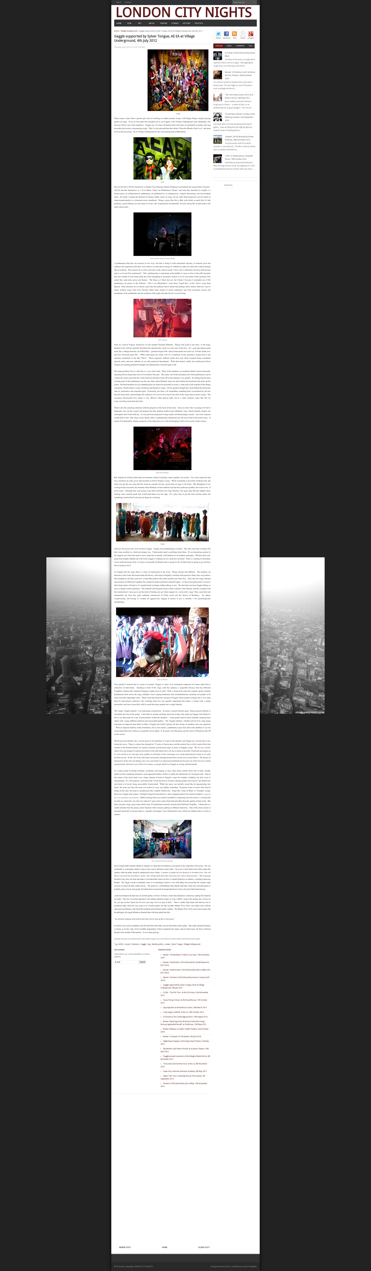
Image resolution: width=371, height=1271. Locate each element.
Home (116, 31)
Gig (149, 944)
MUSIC (152, 23)
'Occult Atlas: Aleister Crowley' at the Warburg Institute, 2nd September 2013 (240, 117)
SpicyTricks (226, 1266)
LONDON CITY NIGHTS (184, 12)
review (167, 944)
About (118, 2)
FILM (129, 23)
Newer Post (125, 1247)
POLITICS (199, 23)
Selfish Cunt (151, 186)
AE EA (121, 944)
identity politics (158, 944)
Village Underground (129, 31)
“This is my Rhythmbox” (157, 283)
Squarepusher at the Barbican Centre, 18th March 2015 (185, 1008)
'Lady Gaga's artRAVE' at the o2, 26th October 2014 (183, 1012)
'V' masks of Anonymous (164, 744)
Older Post (204, 1247)
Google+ (251, 38)
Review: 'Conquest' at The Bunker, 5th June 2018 (182, 1037)
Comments (240, 46)
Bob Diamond (206, 895)
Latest (229, 46)
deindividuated (178, 710)
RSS (234, 38)
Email (243, 38)
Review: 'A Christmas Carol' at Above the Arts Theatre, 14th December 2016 (240, 75)
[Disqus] (157, 1131)
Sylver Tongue (177, 944)
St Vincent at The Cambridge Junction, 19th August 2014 (185, 1017)
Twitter (218, 38)
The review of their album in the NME (188, 869)
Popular (218, 46)
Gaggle (143, 944)
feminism (135, 944)
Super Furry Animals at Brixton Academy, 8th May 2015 (185, 1071)
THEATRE (163, 23)
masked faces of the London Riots (193, 744)
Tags (250, 46)
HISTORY (186, 23)
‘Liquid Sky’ (183, 283)
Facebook (226, 38)
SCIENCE (175, 23)
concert (127, 944)
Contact (128, 2)
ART (139, 23)
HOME (118, 23)
